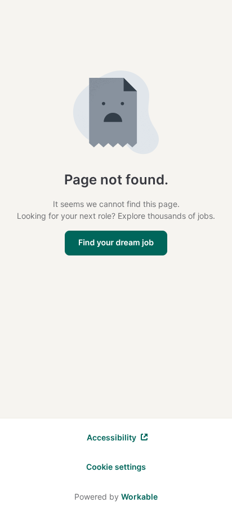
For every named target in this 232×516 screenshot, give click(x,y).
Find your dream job (116, 243)
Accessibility (111, 437)
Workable (139, 496)
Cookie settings (116, 467)
